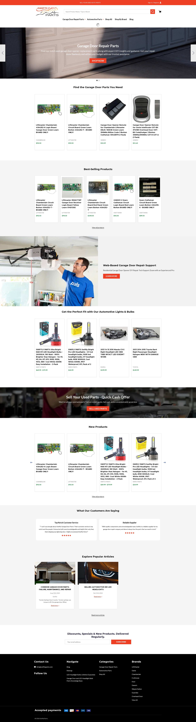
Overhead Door (137, 696)
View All (135, 700)
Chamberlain (136, 674)
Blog (131, 19)
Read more (54, 605)
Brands (136, 661)
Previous (31, 462)
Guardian (135, 693)
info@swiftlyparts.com (45, 667)
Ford (133, 682)
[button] (98, 60)
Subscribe (121, 642)
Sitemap (69, 671)
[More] (85, 19)
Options (53, 377)
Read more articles (98, 615)
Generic (134, 685)
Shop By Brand (121, 19)
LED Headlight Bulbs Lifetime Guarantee (81, 675)
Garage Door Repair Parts (73, 19)
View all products (98, 228)
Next (165, 462)
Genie (134, 671)
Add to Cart (53, 150)
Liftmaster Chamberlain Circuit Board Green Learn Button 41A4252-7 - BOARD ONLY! (45, 205)
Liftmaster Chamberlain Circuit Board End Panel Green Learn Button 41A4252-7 (98, 205)
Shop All (108, 19)
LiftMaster (135, 667)
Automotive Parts (94, 19)
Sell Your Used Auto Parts (90, 2)
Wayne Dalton (137, 689)
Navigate (72, 661)
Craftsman (135, 678)
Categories (106, 661)
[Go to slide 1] (97, 80)
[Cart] (160, 11)
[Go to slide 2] (2, 53)
